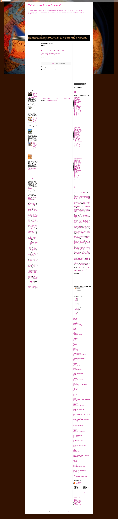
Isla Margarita (34, 236)
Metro (74, 398)
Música (38, 40)
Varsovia (35, 271)
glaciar (85, 231)
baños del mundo (86, 211)
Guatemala (30, 231)
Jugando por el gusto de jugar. (79, 332)
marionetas (76, 242)
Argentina (32, 203)
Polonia (29, 254)
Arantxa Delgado (77, 101)
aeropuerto (76, 209)
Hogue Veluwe (77, 132)
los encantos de (77, 237)
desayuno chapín (77, 226)
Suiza (35, 265)
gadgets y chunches (78, 231)
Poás (32, 255)
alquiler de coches (85, 209)
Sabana (84, 203)
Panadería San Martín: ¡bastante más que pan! (35, 119)
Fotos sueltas (35, 37)
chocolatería (84, 223)
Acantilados (75, 452)
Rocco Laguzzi (77, 174)
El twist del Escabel (76, 490)
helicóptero (77, 232)
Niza (34, 247)
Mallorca (35, 241)
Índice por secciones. (78, 91)
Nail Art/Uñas (74, 37)
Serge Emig (76, 177)
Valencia (30, 271)
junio (76, 313)
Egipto (29, 220)
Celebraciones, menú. (77, 325)
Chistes (74, 413)
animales (81, 210)
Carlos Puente (77, 109)
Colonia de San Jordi (31, 215)
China (36, 213)
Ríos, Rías (75, 383)
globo (89, 231)
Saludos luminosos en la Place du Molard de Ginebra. (52, 52)
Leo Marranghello (77, 157)
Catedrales (75, 415)
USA (32, 270)
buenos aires (30, 277)
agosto (76, 310)
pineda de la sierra (33, 285)
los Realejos (30, 283)
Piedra (35, 253)
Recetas (47, 38)
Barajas (36, 205)
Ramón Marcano (77, 170)
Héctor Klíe (76, 134)
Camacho (76, 105)
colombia (35, 278)
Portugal (29, 255)
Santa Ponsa (35, 261)
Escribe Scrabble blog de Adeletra (77, 501)
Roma (36, 258)
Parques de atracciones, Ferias (79, 354)
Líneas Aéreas (76, 400)
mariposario (82, 242)
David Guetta (76, 115)
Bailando (75, 441)
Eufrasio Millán (77, 120)
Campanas (75, 457)
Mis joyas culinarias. (77, 472)
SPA (79, 203)
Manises (31, 242)
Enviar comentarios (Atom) (52, 100)
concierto (76, 225)
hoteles (82, 232)
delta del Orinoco (31, 279)
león (35, 282)
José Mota (76, 145)
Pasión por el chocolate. (78, 440)
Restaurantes (76, 391)
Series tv (57, 38)
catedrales (81, 222)
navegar (77, 251)
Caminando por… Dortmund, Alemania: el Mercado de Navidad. (32, 179)
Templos (75, 461)
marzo (76, 317)
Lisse (29, 239)
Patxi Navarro (77, 168)
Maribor (30, 243)
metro (88, 243)
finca (79, 228)
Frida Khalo (76, 125)
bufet (83, 216)
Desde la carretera (77, 371)
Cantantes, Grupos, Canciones (79, 416)
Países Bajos (31, 250)
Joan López (76, 140)
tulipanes (82, 264)
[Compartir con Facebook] (63, 63)
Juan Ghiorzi (76, 147)
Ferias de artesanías (77, 369)
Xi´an (28, 273)
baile (75, 211)
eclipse (89, 226)
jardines (84, 233)
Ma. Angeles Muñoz (78, 158)
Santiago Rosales (77, 175)
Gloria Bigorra (77, 127)
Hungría (33, 233)
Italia (30, 237)
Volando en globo (66, 38)
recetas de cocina (84, 257)
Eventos (30, 40)
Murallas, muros (76, 380)
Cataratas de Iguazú (86, 193)
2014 (76, 298)
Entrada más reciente (45, 98)
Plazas (74, 393)
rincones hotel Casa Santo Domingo (82, 259)
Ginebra (31, 226)
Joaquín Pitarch (77, 142)
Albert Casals (77, 97)
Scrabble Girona (77, 504)
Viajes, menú (75, 345)
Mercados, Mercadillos (77, 396)
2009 (76, 304)
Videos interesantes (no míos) (79, 431)
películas (85, 254)
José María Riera (77, 144)
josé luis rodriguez (77, 186)
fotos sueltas (77, 230)
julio (76, 312)
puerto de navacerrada (32, 286)
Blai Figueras (76, 103)
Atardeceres (75, 465)
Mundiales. (75, 333)
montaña (88, 246)
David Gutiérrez (77, 116)
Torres (74, 454)
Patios (74, 446)
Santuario (81, 204)
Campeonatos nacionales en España (80, 335)
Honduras (29, 233)
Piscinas (75, 460)
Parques (75, 394)
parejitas (83, 252)
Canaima (29, 210)
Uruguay (36, 270)
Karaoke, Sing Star (77, 365)
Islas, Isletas (75, 434)
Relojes (74, 467)
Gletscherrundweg (33, 227)
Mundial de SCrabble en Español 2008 (81, 197)
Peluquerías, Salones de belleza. (79, 445)
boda (89, 212)
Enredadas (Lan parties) (78, 379)
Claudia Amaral (77, 112)
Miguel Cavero (77, 164)
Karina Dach (76, 151)
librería (88, 236)
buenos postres (77, 216)
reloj (75, 258)
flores (86, 228)
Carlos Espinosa (77, 106)
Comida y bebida (76, 411)
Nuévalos (29, 248)
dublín (36, 279)
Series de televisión (77, 424)
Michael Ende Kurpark (78, 162)
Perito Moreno (34, 252)
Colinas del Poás (33, 214)
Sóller (29, 266)
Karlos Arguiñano (77, 153)
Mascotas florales (66, 37)
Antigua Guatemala (32, 202)
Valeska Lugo (77, 181)
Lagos (74, 361)
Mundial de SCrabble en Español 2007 (82, 196)
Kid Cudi (76, 155)
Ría (80, 202)
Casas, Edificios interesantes (79, 466)
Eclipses (75, 363)
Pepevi (75, 169)
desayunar (85, 225)
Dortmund (29, 219)
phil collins (76, 187)
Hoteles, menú (76, 322)
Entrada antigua (67, 98)
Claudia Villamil (77, 113)
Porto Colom (34, 254)
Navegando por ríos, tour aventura (80, 384)
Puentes (75, 447)
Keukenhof (59, 37)
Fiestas (74, 404)
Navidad (87, 201)
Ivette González (79, 482)
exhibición (77, 227)
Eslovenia (34, 221)
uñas (87, 264)
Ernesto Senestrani (78, 119)
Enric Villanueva (77, 118)
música (80, 249)
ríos (75, 260)
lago (75, 236)
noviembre (77, 307)
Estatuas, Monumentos (77, 456)
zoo (82, 270)
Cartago (31, 211)
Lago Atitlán (75, 318)
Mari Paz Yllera (77, 159)
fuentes (86, 230)
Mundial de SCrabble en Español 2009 (82, 198)
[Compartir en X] (62, 63)
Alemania (29, 198)
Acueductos (30, 188)
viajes (88, 266)
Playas (74, 462)
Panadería (76, 202)
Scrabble (52, 38)
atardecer (87, 210)
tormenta (85, 263)
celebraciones (87, 222)
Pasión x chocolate (32, 38)
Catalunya (34, 211)
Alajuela (29, 197)
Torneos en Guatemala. (78, 334)
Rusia (30, 259)
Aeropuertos (75, 422)
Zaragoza (35, 273)
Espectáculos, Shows (77, 449)
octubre (76, 308)
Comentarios (78, 290)
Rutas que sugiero (77, 390)
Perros (74, 355)
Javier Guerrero (77, 138)
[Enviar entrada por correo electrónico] (57, 63)
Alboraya (34, 197)
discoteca (85, 226)
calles (75, 217)
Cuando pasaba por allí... (78, 427)
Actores (74, 432)
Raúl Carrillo (76, 171)
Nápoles (35, 248)
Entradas (78, 288)
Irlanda (29, 236)
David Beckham (77, 114)
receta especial (77, 257)
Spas (61, 38)
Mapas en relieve (76, 451)
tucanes (77, 264)
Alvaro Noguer (77, 99)
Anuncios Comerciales (77, 421)
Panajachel (33, 249)
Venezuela (30, 272)
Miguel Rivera (77, 165)
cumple (80, 225)
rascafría (29, 287)
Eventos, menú (76, 323)
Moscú (29, 244)
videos (80, 267)
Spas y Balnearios (76, 386)
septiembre (77, 309)
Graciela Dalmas (77, 129)
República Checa (31, 258)
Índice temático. (77, 92)
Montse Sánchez (77, 166)
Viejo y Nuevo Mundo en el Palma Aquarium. (35, 144)
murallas (89, 248)
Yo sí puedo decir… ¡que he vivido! (80, 476)
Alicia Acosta (76, 98)
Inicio (57, 98)
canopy (75, 221)
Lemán (35, 238)
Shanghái (35, 264)
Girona (36, 226)
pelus (82, 254)
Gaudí (75, 126)
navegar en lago (84, 251)
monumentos (78, 247)
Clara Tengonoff (77, 111)
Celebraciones (74, 38)
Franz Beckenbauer (78, 124)
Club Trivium (78, 195)
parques (88, 252)
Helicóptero (75, 406)
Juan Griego (34, 237)
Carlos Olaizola (77, 108)
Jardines (75, 370)
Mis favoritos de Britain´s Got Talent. (80, 442)
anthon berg (76, 184)
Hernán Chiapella (77, 131)
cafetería (87, 216)
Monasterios (75, 403)
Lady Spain (78, 483)
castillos (75, 222)
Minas (74, 368)
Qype (84, 492)
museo (76, 249)
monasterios (82, 246)
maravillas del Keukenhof (80, 241)
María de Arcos (77, 160)
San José (34, 259)
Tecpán (34, 266)
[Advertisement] (59, 24)
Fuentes (40, 37)
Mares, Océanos (76, 439)
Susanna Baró (77, 180)
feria (83, 227)
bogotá (35, 276)
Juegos (54, 37)
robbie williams (77, 188)
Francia (36, 222)
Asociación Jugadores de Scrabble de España (77, 498)
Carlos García (77, 107)
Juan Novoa (76, 149)
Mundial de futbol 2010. (78, 444)
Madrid (29, 241)
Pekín (29, 252)
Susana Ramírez (77, 179)
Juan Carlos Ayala (77, 146)
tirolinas (81, 263)
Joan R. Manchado (78, 141)
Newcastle (29, 247)
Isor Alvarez (76, 137)
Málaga (36, 244)
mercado (82, 243)
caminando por (77, 219)
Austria (29, 205)
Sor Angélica (76, 178)
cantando (80, 221)
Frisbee (74, 408)
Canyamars (35, 210)
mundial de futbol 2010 (79, 248)
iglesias (88, 232)
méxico (36, 283)
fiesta (86, 227)
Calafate (29, 209)
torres (89, 263)
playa (89, 254)
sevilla (34, 289)
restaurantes (80, 258)
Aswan (29, 204)
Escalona (29, 221)
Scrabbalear (77, 206)
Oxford (29, 249)
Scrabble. (75, 389)
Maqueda (36, 242)
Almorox (35, 199)
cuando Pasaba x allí (82, 37)
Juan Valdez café (77, 150)
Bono (75, 104)
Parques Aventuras (41, 38)
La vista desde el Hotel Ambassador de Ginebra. (51, 53)
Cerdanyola (30, 213)
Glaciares (75, 378)
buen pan (83, 214)
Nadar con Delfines (82, 201)
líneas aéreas (80, 240)
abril (76, 315)
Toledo (30, 268)
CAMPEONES (83, 192)
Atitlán (33, 204)
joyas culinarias (81, 234)
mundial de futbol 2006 (85, 247)
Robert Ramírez (77, 173)
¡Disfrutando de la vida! (44, 5)
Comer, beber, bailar (83, 38)
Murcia (33, 244)
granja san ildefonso (31, 282)
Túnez (30, 270)
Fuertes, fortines (76, 464)
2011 (76, 302)
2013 (76, 299)
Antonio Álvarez (77, 100)
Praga (35, 255)
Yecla (31, 273)
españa (31, 281)
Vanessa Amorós (77, 182)
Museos (75, 374)
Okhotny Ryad (77, 167)
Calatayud (34, 209)
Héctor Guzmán (77, 133)
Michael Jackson (77, 163)
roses (33, 287)
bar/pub (79, 211)
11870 (84, 489)
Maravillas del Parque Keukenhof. (80, 470)
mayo (76, 314)
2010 (76, 303)
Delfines (75, 352)
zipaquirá (29, 291)
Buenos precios (76, 385)
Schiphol (87, 204)
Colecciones (75, 359)
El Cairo (34, 220)
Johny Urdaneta (77, 143)
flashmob (82, 228)
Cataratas (78, 193)
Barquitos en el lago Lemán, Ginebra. (48, 54)
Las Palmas (30, 238)
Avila (33, 205)
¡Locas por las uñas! (77, 477)
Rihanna (76, 172)
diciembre (77, 305)
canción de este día (83, 220)
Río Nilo (88, 202)
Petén (31, 253)
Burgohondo (33, 208)
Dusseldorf (34, 219)
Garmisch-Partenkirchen (32, 225)
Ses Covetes (30, 264)
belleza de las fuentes (81, 212)
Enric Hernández (77, 117)
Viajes (42, 40)
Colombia (75, 319)
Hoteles (34, 40)
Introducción (75, 350)
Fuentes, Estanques (77, 401)
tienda (84, 262)
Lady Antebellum (77, 156)
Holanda (33, 232)
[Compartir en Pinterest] (64, 63)
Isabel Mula (76, 136)
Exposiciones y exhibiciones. (79, 405)
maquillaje (87, 240)
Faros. (74, 474)
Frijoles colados (34, 106)
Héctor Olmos (77, 135)
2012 (76, 300)
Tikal (36, 267)
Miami (35, 243)
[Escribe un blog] (61, 63)
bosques (78, 214)
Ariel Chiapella (77, 102)
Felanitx (33, 222)
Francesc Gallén (77, 123)
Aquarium (76, 192)
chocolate (78, 223)
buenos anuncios (84, 215)
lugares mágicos (86, 238)
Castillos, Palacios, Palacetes (79, 418)
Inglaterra (75, 340)
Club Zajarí (84, 195)
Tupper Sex (75, 388)
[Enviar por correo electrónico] (60, 63)
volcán (79, 270)
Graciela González (78, 130)
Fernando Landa (77, 122)
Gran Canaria (31, 228)
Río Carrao (83, 202)
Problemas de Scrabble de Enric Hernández (77, 493)
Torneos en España (77, 337)
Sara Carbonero (77, 176)
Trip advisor (85, 490)
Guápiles (29, 232)
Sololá (31, 265)
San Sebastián (30, 260)
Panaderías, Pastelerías (78, 425)
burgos (36, 277)
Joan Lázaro (76, 139)
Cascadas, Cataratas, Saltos (79, 358)
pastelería (87, 253)
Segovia (34, 262)
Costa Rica (34, 216)
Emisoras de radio (77, 360)
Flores (29, 37)
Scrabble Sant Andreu (77, 503)
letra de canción (82, 236)
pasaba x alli (80, 253)
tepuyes (79, 262)
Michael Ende (77, 161)
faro (81, 227)
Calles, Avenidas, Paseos (78, 373)
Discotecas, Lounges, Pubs (78, 409)
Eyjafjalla (29, 222)
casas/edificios (85, 221)
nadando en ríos (87, 249)
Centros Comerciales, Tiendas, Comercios (81, 414)
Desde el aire (76, 436)
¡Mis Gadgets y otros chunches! (79, 366)
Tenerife (29, 267)
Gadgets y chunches (47, 37)
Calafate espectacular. (77, 381)
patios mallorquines (77, 254)
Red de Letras (77, 495)
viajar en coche (78, 266)
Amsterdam (34, 200)
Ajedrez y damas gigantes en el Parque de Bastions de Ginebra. (54, 50)
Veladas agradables (77, 353)
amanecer (75, 210)
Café (89, 192)
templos (75, 262)
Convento (88, 195)
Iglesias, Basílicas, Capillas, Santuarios (81, 455)
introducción (78, 233)
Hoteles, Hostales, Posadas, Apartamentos (81, 399)
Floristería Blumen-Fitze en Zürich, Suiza (49, 60)
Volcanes (75, 475)
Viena (35, 272)
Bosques (75, 375)
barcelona (30, 276)
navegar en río (77, 252)
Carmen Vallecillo (77, 110)
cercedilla (31, 278)
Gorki (75, 128)
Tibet (34, 267)
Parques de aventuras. (77, 435)
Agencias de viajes (77, 459)
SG (75, 203)
